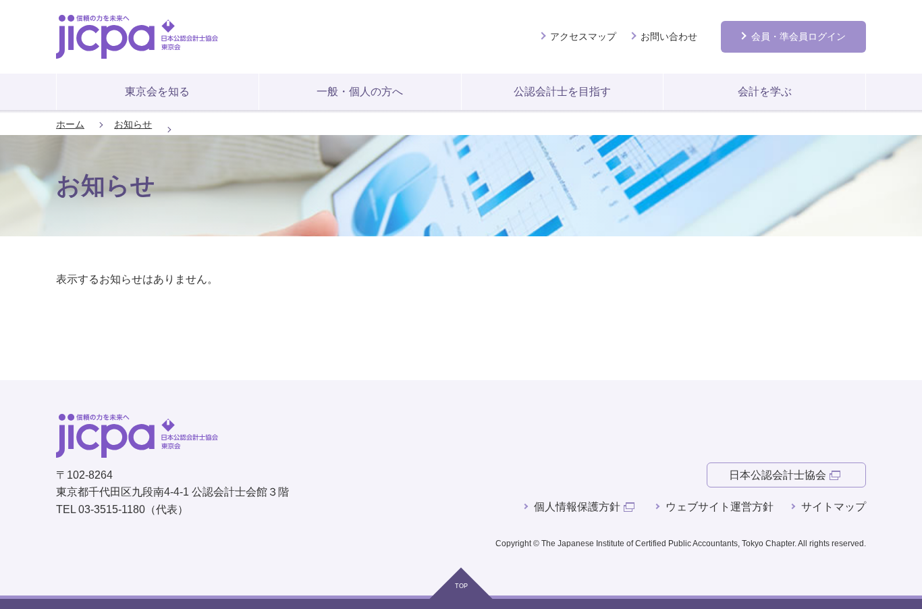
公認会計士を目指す (562, 91)
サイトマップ (833, 506)
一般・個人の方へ (360, 91)
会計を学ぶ (765, 91)
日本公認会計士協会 (777, 475)
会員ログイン (798, 36)
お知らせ (133, 125)
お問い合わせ (669, 36)
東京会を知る (157, 91)
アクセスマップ (583, 36)
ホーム (70, 125)
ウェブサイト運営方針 (720, 506)
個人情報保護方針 (577, 506)
